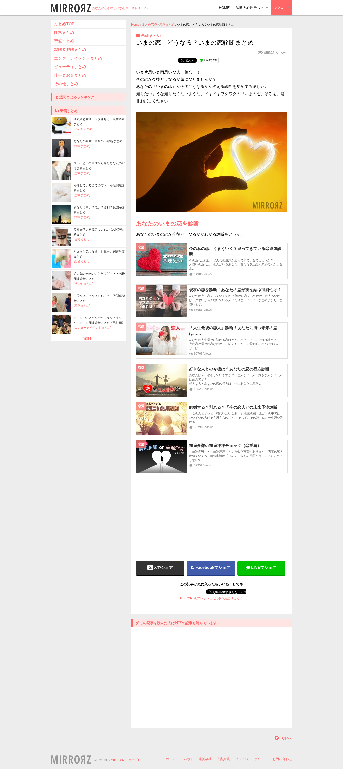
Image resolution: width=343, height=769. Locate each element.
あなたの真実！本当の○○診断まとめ (98, 141)
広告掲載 (223, 759)
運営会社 (205, 759)
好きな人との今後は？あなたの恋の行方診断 (229, 369)
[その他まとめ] (83, 129)
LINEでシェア (263, 567)
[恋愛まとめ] (82, 173)
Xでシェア (163, 567)
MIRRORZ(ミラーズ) (125, 760)
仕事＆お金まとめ (70, 75)
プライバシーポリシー (251, 759)
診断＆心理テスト (250, 8)
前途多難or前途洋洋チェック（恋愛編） (225, 445)
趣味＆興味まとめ (70, 49)
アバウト (187, 759)
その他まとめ (66, 84)
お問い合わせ (282, 759)
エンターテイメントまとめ (78, 58)
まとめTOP (149, 24)
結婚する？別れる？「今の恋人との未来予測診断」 (235, 407)
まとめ (280, 8)
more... (89, 338)
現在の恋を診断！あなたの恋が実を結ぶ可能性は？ (235, 290)
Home (135, 24)
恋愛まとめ (167, 24)
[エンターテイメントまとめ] (92, 327)
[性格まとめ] (82, 146)
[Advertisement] (211, 513)
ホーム (171, 759)
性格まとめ (64, 32)
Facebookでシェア (212, 567)
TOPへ (285, 738)
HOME (224, 8)
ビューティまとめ (70, 67)
